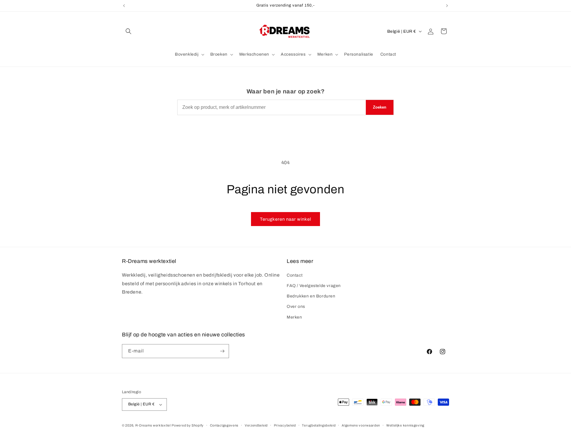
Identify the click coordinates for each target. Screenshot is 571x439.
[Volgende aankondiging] (447, 5)
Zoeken (379, 107)
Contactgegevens (224, 425)
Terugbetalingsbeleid (318, 425)
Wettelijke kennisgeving (405, 425)
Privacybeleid (285, 425)
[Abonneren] (222, 351)
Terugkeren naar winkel (285, 219)
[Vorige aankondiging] (124, 5)
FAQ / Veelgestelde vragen (314, 285)
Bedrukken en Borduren (311, 296)
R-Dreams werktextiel (153, 425)
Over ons (296, 306)
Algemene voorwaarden (361, 425)
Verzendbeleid (256, 425)
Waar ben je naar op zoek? (286, 91)
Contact (294, 275)
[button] (128, 31)
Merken (294, 317)
